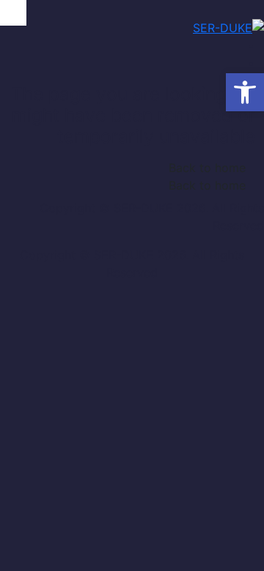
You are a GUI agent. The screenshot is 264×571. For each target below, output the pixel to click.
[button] (245, 92)
